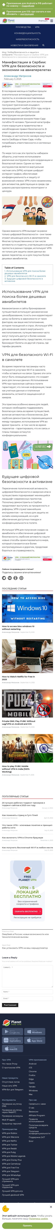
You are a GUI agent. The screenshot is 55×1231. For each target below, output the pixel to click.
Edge (31, 1079)
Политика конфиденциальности (39, 1132)
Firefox (32, 1075)
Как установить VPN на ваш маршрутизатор (25, 948)
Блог (31, 1141)
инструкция (27, 14)
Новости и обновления (24, 45)
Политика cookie (38, 1218)
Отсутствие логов (11, 1082)
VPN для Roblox (9, 1133)
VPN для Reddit (9, 1149)
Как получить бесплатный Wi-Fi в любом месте (27, 847)
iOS (30, 1068)
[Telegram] (4, 578)
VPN (37, 27)
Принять (27, 1226)
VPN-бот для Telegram (12, 1090)
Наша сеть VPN (9, 1086)
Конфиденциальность (27, 33)
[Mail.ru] (21, 578)
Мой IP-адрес (8, 1120)
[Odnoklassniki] (15, 578)
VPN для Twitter (9, 1145)
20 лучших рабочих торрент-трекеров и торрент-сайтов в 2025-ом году (23, 804)
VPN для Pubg (9, 1152)
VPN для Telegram (10, 1171)
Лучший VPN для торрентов (10, 1186)
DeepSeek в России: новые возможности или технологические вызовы (25, 935)
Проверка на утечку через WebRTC (12, 1111)
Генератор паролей (11, 1124)
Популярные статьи (15, 796)
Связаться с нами (37, 1104)
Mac (31, 1094)
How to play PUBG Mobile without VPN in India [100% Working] (16, 769)
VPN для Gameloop (11, 1164)
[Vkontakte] (10, 578)
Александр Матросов (17, 76)
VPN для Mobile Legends (13, 1156)
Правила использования (36, 1120)
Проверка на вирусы (12, 1116)
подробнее (28, 6)
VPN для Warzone (10, 1137)
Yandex (32, 1087)
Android (32, 1064)
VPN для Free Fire (10, 1168)
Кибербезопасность (27, 39)
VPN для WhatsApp (11, 1175)
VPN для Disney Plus (12, 1160)
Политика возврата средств (38, 1126)
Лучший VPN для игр (12, 1191)
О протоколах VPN (11, 1068)
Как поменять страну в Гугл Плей (20, 815)
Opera (31, 1083)
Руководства (23, 27)
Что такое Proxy (9, 1064)
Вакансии (33, 1112)
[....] (8, 21)
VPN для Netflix (9, 1141)
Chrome (32, 1071)
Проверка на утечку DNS (12, 1105)
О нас (31, 1108)
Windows (33, 1091)
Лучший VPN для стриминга (10, 1180)
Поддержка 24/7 (37, 1137)
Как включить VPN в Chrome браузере (22, 837)
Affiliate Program (37, 1115)
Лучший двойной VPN (13, 1195)
